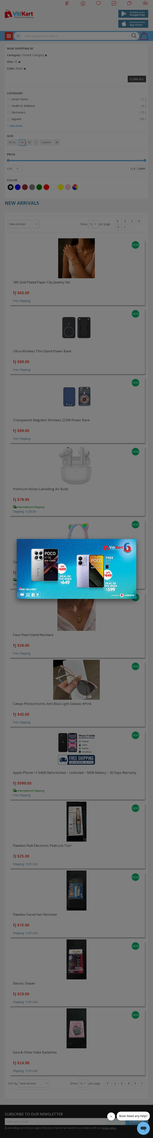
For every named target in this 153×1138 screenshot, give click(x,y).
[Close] (130, 544)
